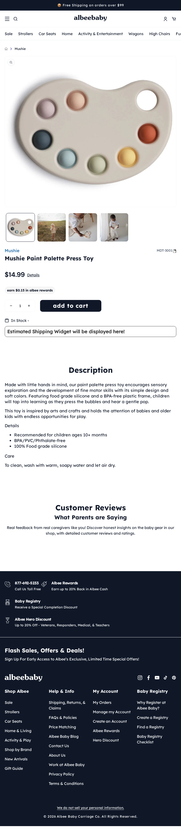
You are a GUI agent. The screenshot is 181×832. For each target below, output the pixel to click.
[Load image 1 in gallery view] (20, 227)
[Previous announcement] (6, 5)
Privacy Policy (61, 774)
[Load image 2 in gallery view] (51, 227)
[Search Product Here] (15, 18)
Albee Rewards (106, 730)
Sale (8, 33)
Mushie (20, 49)
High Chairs (159, 33)
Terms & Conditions (66, 783)
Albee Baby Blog (63, 736)
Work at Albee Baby (67, 764)
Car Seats (47, 33)
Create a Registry (152, 717)
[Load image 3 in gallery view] (82, 227)
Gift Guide (14, 768)
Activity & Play (18, 740)
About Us (57, 755)
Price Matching (62, 727)
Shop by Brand (18, 749)
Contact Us (59, 745)
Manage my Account (112, 711)
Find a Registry (150, 727)
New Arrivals (16, 759)
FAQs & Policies (63, 717)
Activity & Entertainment (100, 33)
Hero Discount (106, 740)
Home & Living (18, 730)
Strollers (25, 33)
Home (67, 33)
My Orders (102, 702)
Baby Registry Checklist (149, 739)
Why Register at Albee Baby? (151, 705)
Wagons (136, 33)
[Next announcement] (174, 5)
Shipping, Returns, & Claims (67, 705)
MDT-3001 (165, 250)
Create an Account (110, 721)
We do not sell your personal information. (90, 808)
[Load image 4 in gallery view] (114, 227)
